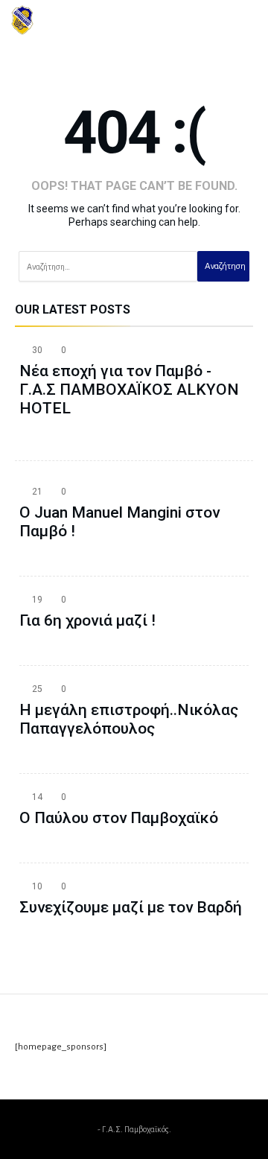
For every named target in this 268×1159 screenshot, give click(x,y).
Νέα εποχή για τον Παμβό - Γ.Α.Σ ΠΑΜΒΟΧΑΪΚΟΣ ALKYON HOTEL (129, 389)
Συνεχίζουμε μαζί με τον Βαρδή (130, 907)
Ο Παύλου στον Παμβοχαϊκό (118, 818)
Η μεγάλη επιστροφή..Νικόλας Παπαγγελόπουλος (128, 719)
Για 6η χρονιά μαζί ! (87, 620)
